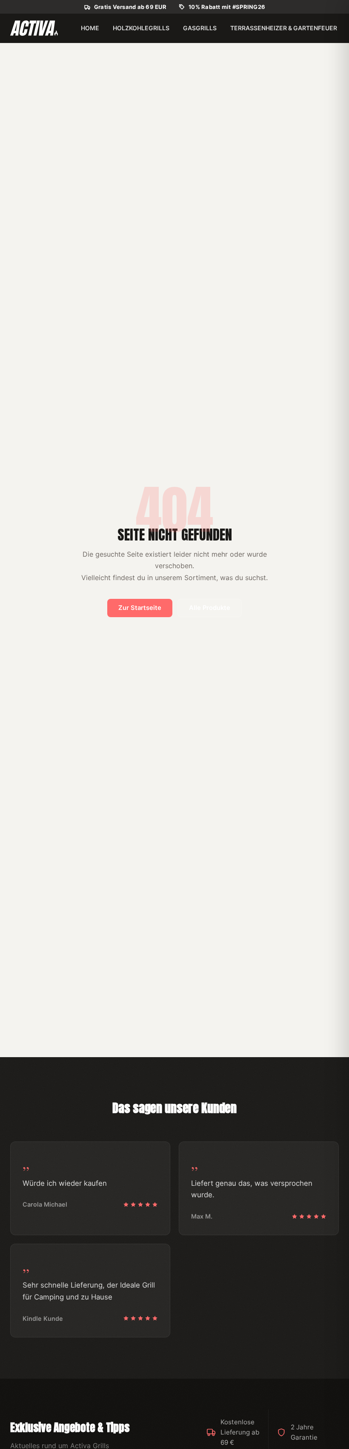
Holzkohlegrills (141, 28)
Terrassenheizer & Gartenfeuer (283, 28)
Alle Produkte (209, 608)
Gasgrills (200, 28)
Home (90, 28)
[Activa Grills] (34, 28)
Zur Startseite (139, 608)
